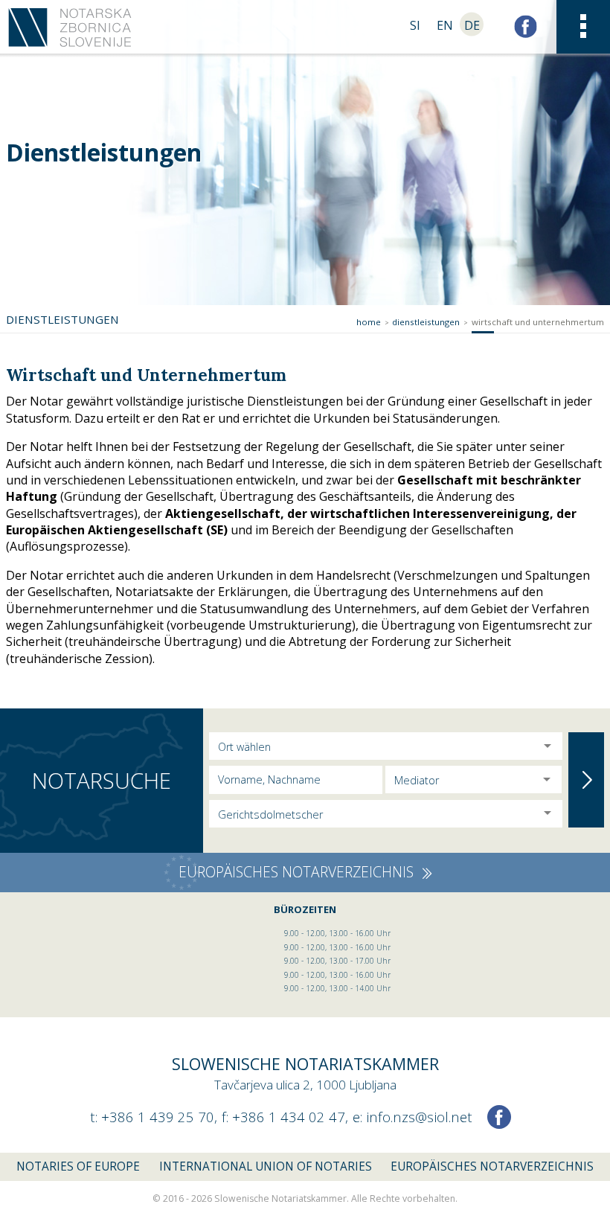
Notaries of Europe (78, 1166)
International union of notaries (265, 1166)
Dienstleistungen (426, 321)
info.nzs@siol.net (419, 1116)
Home (368, 321)
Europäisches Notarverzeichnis (492, 1166)
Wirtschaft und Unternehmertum (538, 321)
